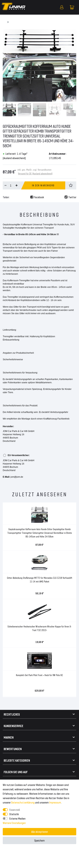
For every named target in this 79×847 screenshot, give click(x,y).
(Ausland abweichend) (14, 158)
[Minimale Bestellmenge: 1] (5, 185)
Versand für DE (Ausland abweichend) (35, 173)
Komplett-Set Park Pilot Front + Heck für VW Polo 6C (39, 675)
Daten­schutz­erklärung (23, 802)
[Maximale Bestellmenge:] (16, 185)
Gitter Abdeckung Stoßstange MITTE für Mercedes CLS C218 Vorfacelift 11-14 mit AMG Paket (39, 579)
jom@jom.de (16, 477)
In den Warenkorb (43, 185)
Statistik (14, 814)
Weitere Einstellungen (14, 823)
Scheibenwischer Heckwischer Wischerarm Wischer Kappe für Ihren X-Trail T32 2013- (39, 628)
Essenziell (14, 809)
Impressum (55, 802)
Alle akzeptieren (39, 831)
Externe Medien (17, 818)
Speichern (39, 840)
